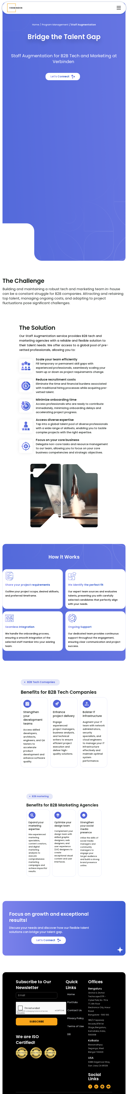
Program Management (55, 24)
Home (71, 994)
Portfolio (72, 1002)
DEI (69, 1034)
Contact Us (74, 1010)
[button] (117, 8)
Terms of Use (75, 1026)
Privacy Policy (75, 1018)
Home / (36, 24)
